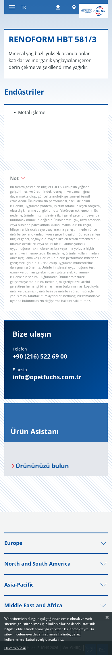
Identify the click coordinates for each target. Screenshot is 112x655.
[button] (56, 178)
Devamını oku (15, 648)
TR (23, 7)
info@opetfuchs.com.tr (47, 377)
